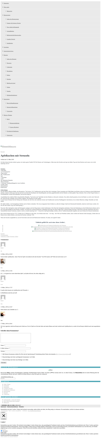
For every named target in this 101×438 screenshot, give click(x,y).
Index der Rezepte (11, 59)
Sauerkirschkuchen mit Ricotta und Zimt (63, 226)
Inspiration (7, 99)
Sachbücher (10, 43)
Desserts (9, 63)
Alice (2, 303)
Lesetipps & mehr (8, 388)
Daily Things (7, 384)
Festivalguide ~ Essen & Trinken (12, 399)
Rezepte (6, 55)
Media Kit (9, 11)
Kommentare (4, 235)
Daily (8, 119)
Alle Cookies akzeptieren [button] (15, 410)
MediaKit (21, 406)
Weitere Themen (8, 115)
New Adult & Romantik (13, 27)
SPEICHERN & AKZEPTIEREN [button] (9, 436)
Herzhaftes (10, 71)
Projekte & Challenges (13, 131)
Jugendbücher (10, 31)
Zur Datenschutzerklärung (63, 354)
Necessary (5, 431)
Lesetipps (6, 47)
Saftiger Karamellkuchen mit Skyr (61, 229)
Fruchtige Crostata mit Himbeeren (61, 228)
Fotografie (9, 111)
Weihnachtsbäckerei (12, 95)
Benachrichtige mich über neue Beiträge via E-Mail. (15, 359)
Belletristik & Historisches (14, 35)
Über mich (6, 7)
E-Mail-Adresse (5, 348)
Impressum (3, 406)
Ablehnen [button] (24, 410)
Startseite (6, 3)
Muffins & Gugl (11, 83)
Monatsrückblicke (14, 123)
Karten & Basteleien (12, 107)
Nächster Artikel (14, 236)
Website (3, 351)
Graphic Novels (11, 39)
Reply (2, 247)
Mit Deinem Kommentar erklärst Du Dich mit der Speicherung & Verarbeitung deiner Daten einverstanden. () (37, 354)
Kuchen (9, 79)
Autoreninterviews (8, 51)
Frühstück (9, 67)
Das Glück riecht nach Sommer (11, 401)
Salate (8, 87)
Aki (3, 273)
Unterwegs (9, 135)
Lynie (2, 284)
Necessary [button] (3, 429)
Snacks (9, 91)
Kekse (8, 75)
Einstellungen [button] (4, 410)
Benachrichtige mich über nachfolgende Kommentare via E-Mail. (19, 357)
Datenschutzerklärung (12, 406)
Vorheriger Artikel (5, 236)
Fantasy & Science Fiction (14, 23)
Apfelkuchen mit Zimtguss (59, 225)
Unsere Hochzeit (14, 127)
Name (3, 345)
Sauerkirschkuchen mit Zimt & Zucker (62, 231)
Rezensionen (7, 15)
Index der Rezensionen (13, 19)
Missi (2, 267)
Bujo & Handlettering (12, 103)
